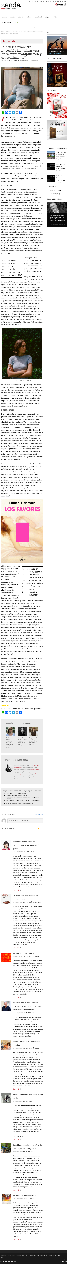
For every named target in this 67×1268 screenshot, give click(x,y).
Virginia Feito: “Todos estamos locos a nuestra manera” (33, 741)
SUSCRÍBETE (40, 1)
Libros (29, 17)
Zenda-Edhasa (6, 22)
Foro (15, 22)
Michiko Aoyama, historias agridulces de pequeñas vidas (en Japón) (27, 845)
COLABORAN (32, 1)
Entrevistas (15, 31)
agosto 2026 (53, 190)
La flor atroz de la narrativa (24, 1195)
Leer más (16, 890)
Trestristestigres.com (23, 1255)
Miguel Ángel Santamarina (17, 60)
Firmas (4, 17)
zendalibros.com (28, 1013)
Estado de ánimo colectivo (23, 953)
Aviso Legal (33, 1255)
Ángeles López (27, 1101)
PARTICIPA (48, 1)
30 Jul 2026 (59, 170)
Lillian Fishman (33, 60)
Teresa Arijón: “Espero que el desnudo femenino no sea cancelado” (22, 742)
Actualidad (38, 17)
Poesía (12, 17)
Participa (55, 1255)
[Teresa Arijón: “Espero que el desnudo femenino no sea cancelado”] (22, 731)
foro (24, 791)
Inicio (2, 31)
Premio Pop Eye (62, 1259)
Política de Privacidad (42, 1255)
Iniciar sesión (38, 814)
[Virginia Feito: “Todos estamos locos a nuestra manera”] (33, 731)
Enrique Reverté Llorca (31, 1048)
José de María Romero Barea (32, 902)
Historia (20, 17)
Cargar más (22, 1246)
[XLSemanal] (60, 4)
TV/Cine (54, 17)
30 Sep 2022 (4, 60)
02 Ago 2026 (59, 159)
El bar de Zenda (60, 156)
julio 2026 (53, 194)
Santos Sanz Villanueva (31, 956)
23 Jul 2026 (59, 182)
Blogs (47, 17)
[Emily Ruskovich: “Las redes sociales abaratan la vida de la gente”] (10, 731)
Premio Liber (53, 1259)
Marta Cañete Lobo (29, 1152)
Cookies (50, 1255)
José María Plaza (29, 852)
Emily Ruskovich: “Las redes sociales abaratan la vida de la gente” (9, 742)
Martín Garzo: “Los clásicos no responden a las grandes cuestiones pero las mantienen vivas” (27, 1006)
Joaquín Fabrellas (29, 1199)
